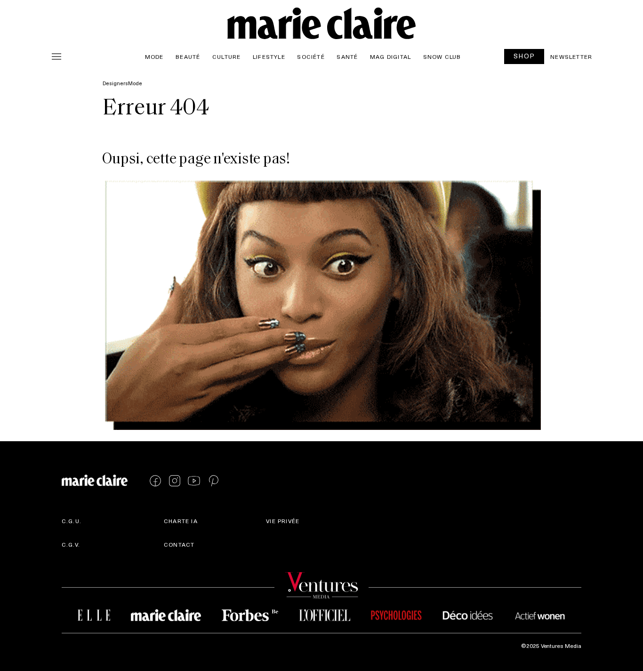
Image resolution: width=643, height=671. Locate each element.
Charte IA (181, 521)
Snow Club (442, 56)
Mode (154, 56)
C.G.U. (71, 521)
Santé (347, 56)
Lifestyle (269, 56)
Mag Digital (390, 56)
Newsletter (571, 56)
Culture (226, 56)
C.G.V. (71, 544)
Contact (179, 544)
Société (310, 56)
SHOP (524, 56)
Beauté (188, 56)
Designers (115, 83)
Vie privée (282, 521)
